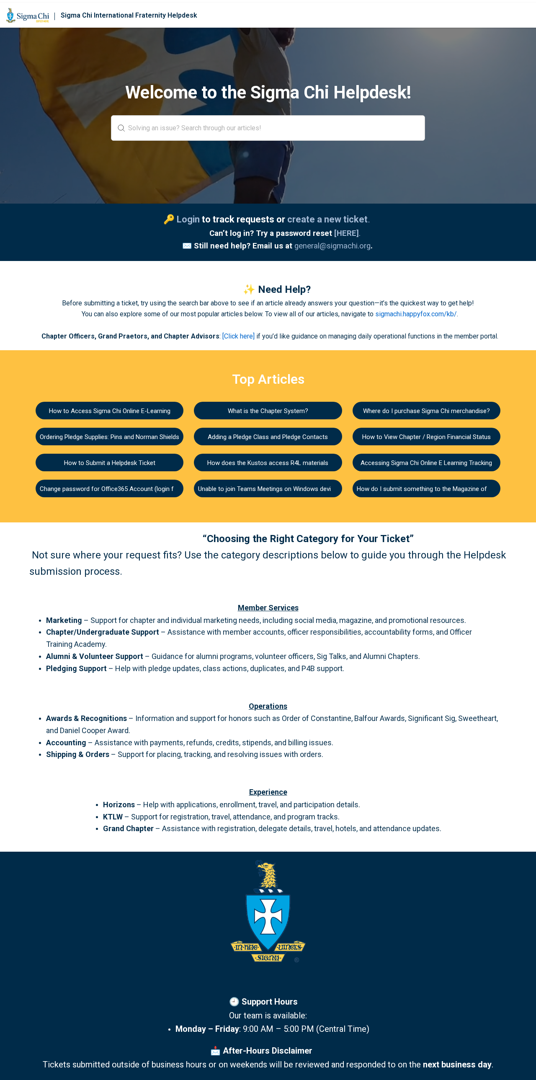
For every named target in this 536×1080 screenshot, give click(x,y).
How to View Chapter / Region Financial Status (426, 437)
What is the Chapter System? (268, 411)
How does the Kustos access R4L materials (267, 463)
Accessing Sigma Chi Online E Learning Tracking (426, 463)
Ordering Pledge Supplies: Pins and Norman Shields (109, 437)
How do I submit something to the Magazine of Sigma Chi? (438, 489)
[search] (268, 128)
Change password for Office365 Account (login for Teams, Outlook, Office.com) (150, 489)
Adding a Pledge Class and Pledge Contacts (268, 437)
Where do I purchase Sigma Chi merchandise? (426, 411)
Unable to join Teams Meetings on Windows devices (269, 489)
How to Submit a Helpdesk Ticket (109, 463)
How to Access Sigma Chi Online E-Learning (109, 411)
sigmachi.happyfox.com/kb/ (416, 314)
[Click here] (238, 336)
